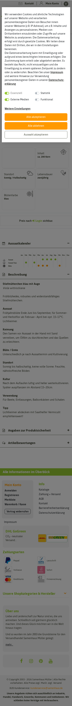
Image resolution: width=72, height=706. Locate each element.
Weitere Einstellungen (17, 108)
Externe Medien (20, 99)
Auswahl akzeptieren (36, 134)
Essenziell (16, 93)
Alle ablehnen (36, 125)
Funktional (47, 99)
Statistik (45, 93)
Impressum (56, 72)
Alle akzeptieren (36, 116)
